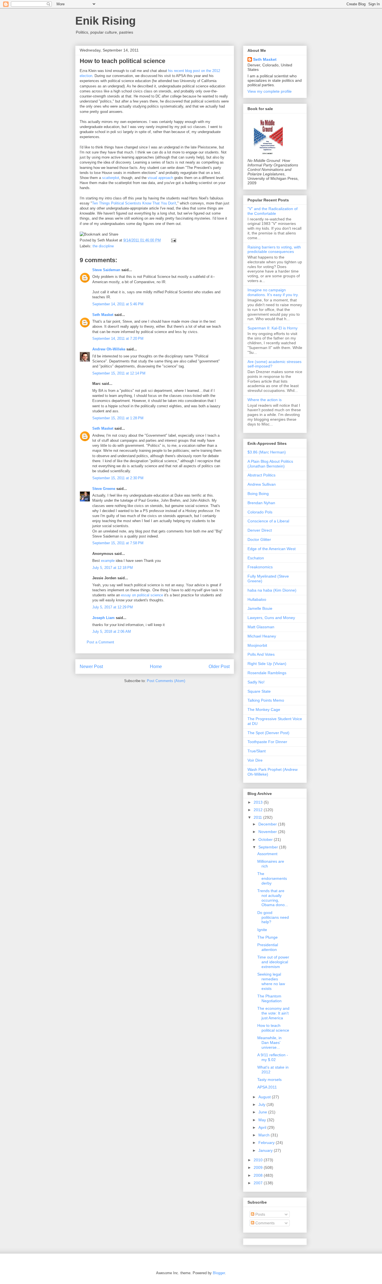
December (268, 824)
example (108, 561)
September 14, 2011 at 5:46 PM (117, 304)
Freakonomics (260, 567)
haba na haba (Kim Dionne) (271, 590)
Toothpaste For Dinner (267, 741)
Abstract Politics (261, 475)
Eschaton (255, 558)
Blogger (219, 1273)
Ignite (262, 929)
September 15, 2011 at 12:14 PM (118, 373)
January (266, 1150)
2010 (259, 1160)
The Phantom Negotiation (269, 998)
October (266, 839)
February (267, 1142)
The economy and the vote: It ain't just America (273, 1013)
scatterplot (110, 178)
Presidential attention (267, 947)
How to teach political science (122, 60)
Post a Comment (100, 642)
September (268, 847)
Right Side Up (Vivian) (266, 663)
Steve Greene (103, 489)
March (264, 1135)
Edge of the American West (271, 548)
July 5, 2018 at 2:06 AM (111, 631)
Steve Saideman (106, 270)
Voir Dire (255, 760)
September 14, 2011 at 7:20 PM (117, 338)
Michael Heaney (261, 636)
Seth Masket (102, 315)
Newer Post (91, 666)
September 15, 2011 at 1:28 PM (117, 418)
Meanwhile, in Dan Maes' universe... (269, 1043)
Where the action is (264, 399)
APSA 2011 (267, 1087)
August (265, 1097)
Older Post (219, 666)
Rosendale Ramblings (266, 673)
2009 (259, 1167)
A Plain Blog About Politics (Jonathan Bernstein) (270, 463)
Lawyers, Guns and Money (271, 617)
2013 (259, 802)
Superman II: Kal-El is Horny (272, 328)
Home (156, 666)
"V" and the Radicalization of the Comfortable (272, 211)
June (263, 1112)
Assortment (267, 854)
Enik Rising (105, 21)
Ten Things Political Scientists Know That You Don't (134, 203)
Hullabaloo (256, 599)
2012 (259, 810)
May (262, 1120)
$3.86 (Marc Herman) (266, 452)
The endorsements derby (272, 878)
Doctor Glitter (259, 539)
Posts (259, 1214)
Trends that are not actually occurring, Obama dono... (272, 897)
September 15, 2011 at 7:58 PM (117, 543)
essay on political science (142, 595)
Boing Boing (258, 493)
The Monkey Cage (263, 709)
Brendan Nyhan (261, 503)
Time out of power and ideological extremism (273, 962)
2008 (259, 1175)
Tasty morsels (269, 1079)
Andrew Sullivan (261, 484)
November (268, 831)
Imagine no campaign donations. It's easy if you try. (273, 292)
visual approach (160, 178)
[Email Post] (172, 240)
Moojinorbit (257, 645)
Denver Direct (259, 530)
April (262, 1127)
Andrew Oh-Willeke (108, 349)
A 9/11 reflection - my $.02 (272, 1057)
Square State (259, 691)
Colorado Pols (259, 512)
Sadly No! (256, 682)
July (262, 1104)
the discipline (103, 246)
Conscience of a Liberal (268, 521)
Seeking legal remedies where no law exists (271, 981)
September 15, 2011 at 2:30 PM (117, 478)
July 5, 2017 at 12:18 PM (112, 568)
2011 (258, 817)
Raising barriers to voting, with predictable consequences (274, 249)
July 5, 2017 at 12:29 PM (112, 607)
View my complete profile (269, 91)
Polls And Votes (261, 654)
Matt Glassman (260, 627)
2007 (259, 1183)
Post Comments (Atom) (166, 681)
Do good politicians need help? (273, 917)
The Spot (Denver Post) (268, 733)
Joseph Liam (103, 618)
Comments (264, 1223)
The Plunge (267, 937)
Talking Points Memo (265, 700)
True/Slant (256, 751)
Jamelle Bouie (259, 608)
